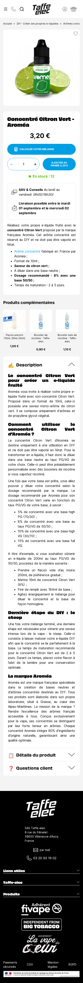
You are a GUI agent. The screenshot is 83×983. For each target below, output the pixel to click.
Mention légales (53, 964)
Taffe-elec (13, 882)
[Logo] (42, 9)
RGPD (72, 964)
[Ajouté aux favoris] (76, 34)
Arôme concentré (27, 251)
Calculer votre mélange (37, 149)
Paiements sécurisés (10, 964)
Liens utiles (14, 870)
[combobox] (21, 9)
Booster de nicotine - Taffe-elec (40, 338)
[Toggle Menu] (5, 9)
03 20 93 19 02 (44, 858)
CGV (30, 964)
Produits (11, 894)
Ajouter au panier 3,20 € (59, 164)
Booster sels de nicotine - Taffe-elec (67, 338)
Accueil (7, 23)
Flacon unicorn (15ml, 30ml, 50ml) (14, 336)
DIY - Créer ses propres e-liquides (37, 23)
